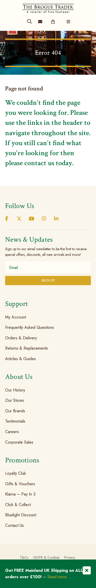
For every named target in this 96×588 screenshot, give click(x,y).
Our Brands (15, 411)
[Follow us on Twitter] (19, 219)
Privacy (69, 557)
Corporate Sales (19, 442)
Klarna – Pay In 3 (20, 494)
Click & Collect (18, 505)
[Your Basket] (53, 22)
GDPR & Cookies (46, 557)
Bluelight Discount (20, 515)
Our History (15, 390)
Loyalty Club (15, 473)
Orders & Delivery (21, 338)
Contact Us (14, 525)
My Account (15, 317)
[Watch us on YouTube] (31, 219)
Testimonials (15, 421)
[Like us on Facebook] (7, 219)
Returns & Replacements (26, 348)
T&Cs (24, 557)
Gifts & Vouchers (20, 484)
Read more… (58, 577)
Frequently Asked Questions (29, 327)
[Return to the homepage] (48, 6)
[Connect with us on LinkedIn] (56, 219)
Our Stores (14, 400)
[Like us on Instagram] (44, 219)
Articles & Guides (20, 359)
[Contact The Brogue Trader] (40, 22)
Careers (12, 432)
